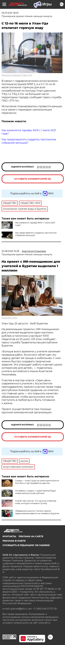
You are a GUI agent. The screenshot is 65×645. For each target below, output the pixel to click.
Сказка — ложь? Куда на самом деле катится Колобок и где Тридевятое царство (37, 481)
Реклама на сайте (31, 536)
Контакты (9, 536)
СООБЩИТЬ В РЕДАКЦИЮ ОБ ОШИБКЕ (26, 545)
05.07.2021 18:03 (10, 13)
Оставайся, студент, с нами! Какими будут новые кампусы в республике (35, 492)
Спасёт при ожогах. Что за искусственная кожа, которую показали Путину (35, 502)
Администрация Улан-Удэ (17, 75)
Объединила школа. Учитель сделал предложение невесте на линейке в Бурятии (37, 512)
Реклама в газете (14, 540)
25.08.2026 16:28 (10, 251)
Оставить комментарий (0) (32, 178)
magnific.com (9, 317)
